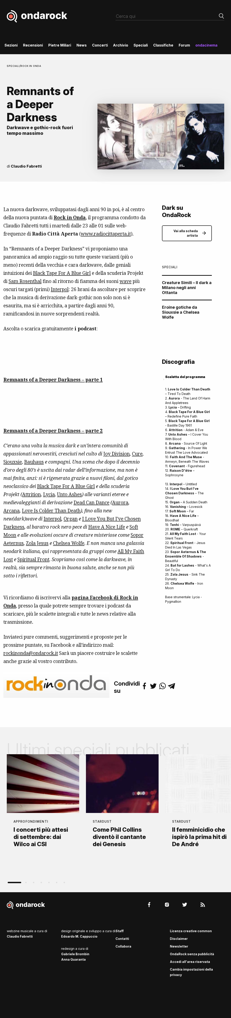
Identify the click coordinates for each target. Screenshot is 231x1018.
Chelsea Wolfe (68, 543)
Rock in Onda (31, 66)
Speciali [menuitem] (141, 45)
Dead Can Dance (91, 502)
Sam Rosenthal (25, 281)
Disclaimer (179, 939)
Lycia (49, 494)
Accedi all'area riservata (190, 962)
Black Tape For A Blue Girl (62, 273)
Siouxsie (12, 462)
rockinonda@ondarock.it (30, 653)
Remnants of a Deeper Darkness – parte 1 (53, 379)
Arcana (11, 510)
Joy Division (116, 454)
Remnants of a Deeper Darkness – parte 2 (53, 430)
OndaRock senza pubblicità (192, 954)
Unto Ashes (69, 494)
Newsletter (179, 946)
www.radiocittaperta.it (106, 234)
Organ (71, 519)
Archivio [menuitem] (120, 45)
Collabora (123, 946)
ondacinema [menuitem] (206, 45)
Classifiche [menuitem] (163, 45)
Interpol (60, 289)
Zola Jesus (37, 543)
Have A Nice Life (106, 527)
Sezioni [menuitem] (11, 45)
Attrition (31, 494)
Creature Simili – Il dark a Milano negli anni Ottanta (187, 287)
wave (126, 281)
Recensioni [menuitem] (33, 45)
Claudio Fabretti (26, 166)
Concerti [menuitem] (100, 45)
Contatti (122, 939)
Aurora (120, 502)
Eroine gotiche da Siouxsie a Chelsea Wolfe (180, 312)
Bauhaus (34, 462)
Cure (137, 454)
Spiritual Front (33, 559)
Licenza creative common (191, 931)
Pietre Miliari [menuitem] (59, 45)
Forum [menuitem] (184, 45)
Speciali (13, 66)
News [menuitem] (81, 45)
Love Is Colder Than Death (51, 510)
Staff (120, 931)
